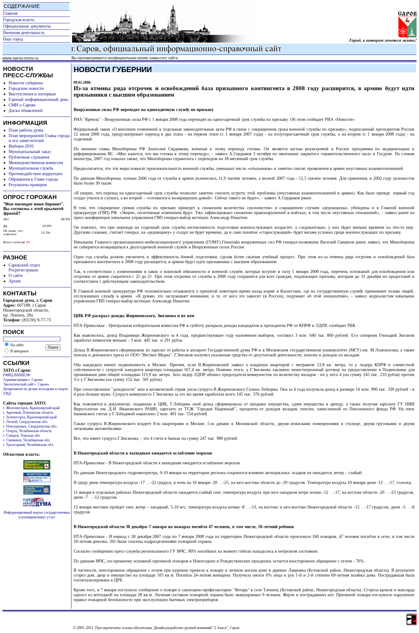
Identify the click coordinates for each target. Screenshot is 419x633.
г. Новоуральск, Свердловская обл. (30, 426)
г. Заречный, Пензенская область (28, 412)
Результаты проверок (28, 184)
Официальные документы (27, 26)
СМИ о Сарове (22, 105)
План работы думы (26, 130)
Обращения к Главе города (33, 179)
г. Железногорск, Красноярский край (31, 408)
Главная (10, 13)
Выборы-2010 (21, 146)
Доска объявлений (26, 110)
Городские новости (26, 88)
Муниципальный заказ (30, 151)
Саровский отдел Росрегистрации (24, 267)
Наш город (13, 39)
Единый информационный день (38, 99)
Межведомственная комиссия (36, 162)
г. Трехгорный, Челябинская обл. (28, 445)
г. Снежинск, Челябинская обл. (27, 440)
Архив (15, 281)
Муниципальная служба (31, 168)
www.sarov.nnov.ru (20, 58)
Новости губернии (26, 83)
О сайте (16, 275)
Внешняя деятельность (23, 32)
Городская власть (18, 19)
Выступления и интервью (32, 94)
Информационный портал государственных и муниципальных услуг (37, 514)
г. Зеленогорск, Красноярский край (30, 417)
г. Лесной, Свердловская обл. (25, 422)
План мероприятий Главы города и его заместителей (39, 138)
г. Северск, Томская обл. (22, 435)
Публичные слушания (29, 157)
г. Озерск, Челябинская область (27, 431)
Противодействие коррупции (36, 173)
